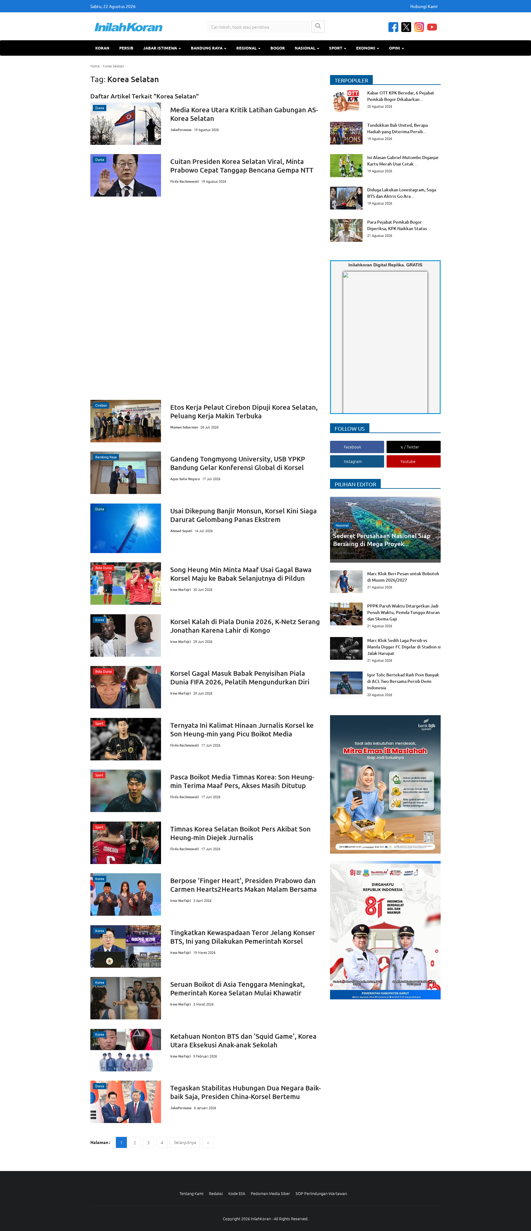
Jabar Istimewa (160, 47)
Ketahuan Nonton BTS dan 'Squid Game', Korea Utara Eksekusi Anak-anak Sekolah (243, 1040)
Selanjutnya (185, 1142)
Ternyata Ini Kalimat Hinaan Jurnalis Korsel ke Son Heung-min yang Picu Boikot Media (242, 729)
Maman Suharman (184, 426)
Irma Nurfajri (180, 589)
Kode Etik (236, 1193)
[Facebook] (393, 27)
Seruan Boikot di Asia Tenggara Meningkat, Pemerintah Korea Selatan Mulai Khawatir (237, 988)
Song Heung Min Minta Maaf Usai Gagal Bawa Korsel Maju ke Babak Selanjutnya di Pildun (241, 573)
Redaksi (216, 1193)
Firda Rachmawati (184, 181)
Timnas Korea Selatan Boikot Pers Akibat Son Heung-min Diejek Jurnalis (240, 833)
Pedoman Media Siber (270, 1193)
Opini (395, 47)
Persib (126, 47)
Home (95, 65)
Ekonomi (366, 47)
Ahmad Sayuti (181, 530)
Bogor (277, 47)
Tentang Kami (191, 1193)
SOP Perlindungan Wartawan (321, 1193)
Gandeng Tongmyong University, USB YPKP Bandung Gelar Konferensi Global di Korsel (237, 463)
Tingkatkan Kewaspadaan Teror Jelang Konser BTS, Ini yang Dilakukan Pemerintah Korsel (242, 936)
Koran (102, 47)
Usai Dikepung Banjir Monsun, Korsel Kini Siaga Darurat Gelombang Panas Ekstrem (243, 515)
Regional (247, 47)
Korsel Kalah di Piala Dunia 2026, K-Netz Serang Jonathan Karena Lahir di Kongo (245, 625)
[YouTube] (432, 27)
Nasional (305, 47)
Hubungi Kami (424, 6)
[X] (406, 27)
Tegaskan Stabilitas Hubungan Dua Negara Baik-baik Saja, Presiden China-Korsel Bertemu (245, 1092)
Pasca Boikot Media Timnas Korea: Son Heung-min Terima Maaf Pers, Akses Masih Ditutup (242, 781)
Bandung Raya (207, 47)
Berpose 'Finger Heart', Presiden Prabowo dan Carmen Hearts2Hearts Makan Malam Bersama (243, 884)
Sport (336, 47)
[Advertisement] (205, 298)
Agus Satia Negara (185, 478)
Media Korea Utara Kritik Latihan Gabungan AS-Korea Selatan (244, 114)
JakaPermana (180, 129)
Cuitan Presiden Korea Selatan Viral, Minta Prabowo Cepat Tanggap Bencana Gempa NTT (241, 165)
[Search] (318, 27)
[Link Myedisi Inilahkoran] (350, 348)
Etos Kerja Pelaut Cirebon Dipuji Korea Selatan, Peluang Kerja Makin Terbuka (244, 411)
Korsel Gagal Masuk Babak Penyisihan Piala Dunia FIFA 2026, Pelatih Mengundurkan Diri (239, 677)
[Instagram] (419, 27)
